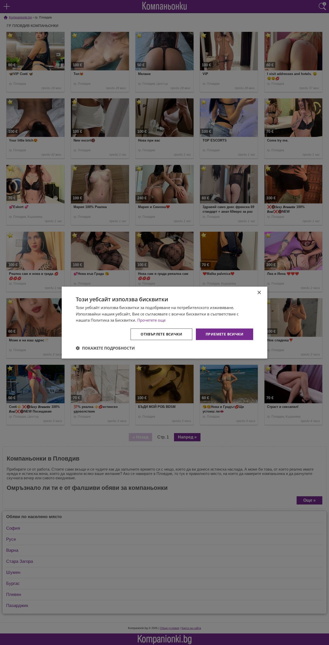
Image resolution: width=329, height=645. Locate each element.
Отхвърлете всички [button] (161, 334)
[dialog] (164, 322)
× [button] (259, 292)
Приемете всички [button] (224, 334)
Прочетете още (151, 320)
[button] (105, 348)
